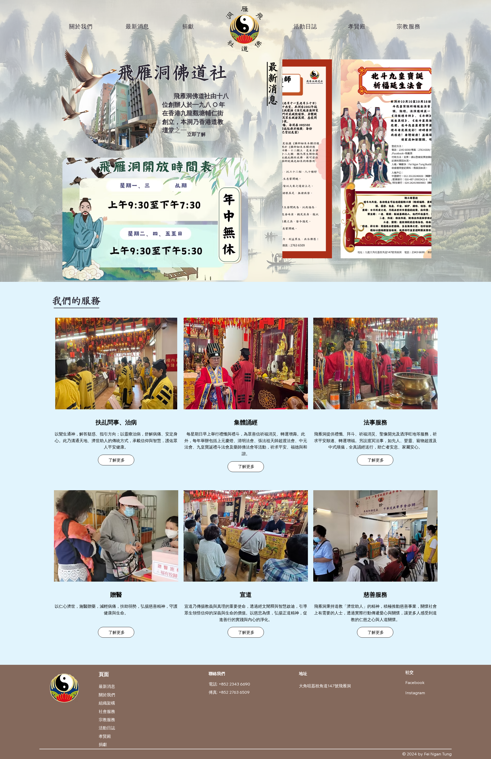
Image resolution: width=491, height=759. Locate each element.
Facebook (415, 682)
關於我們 (107, 694)
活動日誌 (107, 727)
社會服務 (107, 711)
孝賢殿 (105, 736)
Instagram (415, 692)
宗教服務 (107, 719)
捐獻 (103, 744)
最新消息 (273, 84)
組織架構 (107, 702)
